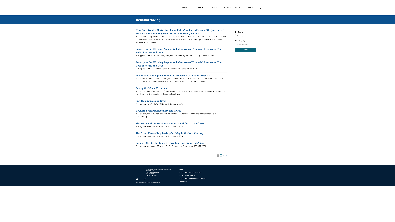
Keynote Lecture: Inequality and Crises (158, 110)
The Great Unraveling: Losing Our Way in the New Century (170, 133)
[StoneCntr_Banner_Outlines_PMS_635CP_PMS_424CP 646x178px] (155, 3)
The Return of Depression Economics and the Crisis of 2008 (170, 123)
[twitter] (137, 179)
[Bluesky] (141, 179)
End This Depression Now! (151, 100)
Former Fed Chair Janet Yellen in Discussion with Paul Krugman (173, 75)
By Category (240, 41)
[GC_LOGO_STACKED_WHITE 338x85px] (240, 172)
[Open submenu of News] (231, 8)
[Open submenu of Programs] (220, 8)
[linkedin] (145, 179)
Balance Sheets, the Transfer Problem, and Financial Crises (170, 143)
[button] (260, 8)
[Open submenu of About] (190, 8)
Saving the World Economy (151, 88)
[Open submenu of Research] (205, 8)
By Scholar (239, 32)
